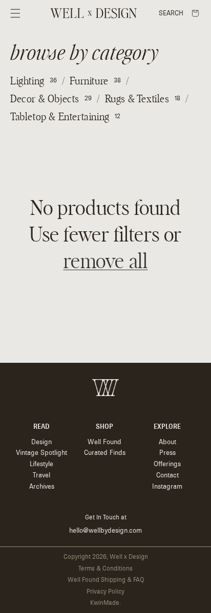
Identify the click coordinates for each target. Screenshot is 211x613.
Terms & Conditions (105, 568)
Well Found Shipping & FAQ (106, 579)
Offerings (167, 464)
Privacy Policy (105, 591)
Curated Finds (104, 452)
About (167, 442)
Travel (41, 475)
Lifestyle (41, 464)
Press (167, 452)
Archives (41, 486)
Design (41, 442)
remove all (106, 262)
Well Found (104, 442)
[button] (15, 13)
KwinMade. (105, 602)
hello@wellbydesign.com (105, 530)
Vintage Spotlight (41, 452)
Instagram (167, 486)
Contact (167, 475)
